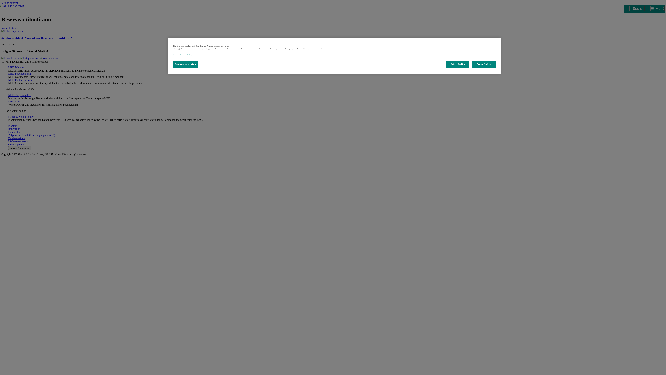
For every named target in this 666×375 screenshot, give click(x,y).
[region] (334, 56)
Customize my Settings (185, 64)
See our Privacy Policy (182, 55)
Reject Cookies (458, 64)
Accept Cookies (484, 64)
